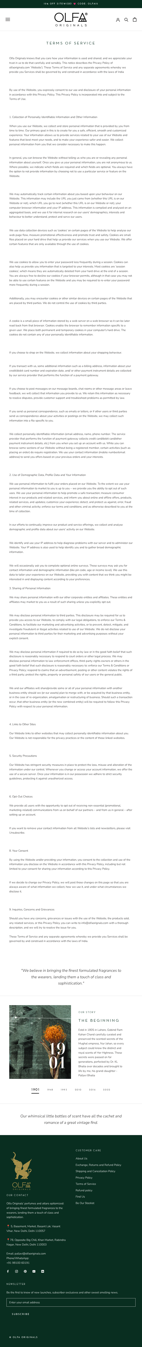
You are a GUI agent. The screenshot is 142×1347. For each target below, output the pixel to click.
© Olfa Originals (23, 1337)
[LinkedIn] (42, 1271)
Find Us (80, 1196)
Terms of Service (86, 1184)
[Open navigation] (8, 19)
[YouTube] (34, 1271)
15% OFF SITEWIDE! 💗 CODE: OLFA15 (71, 4)
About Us (81, 1158)
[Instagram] (16, 1271)
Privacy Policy (84, 1177)
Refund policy (84, 1190)
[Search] (126, 19)
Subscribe (20, 1314)
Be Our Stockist (85, 1203)
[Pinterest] (25, 1271)
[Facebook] (7, 1271)
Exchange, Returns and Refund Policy (98, 1165)
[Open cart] (134, 19)
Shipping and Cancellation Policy (95, 1171)
